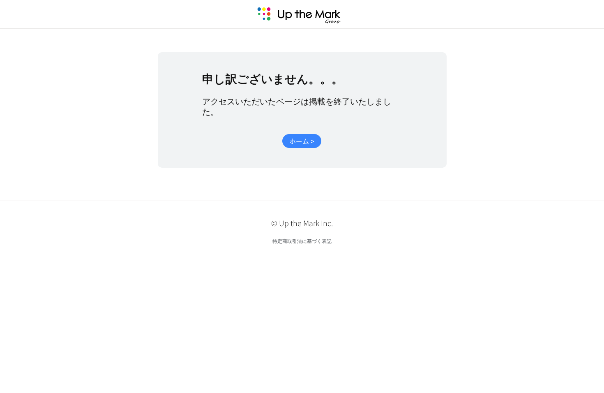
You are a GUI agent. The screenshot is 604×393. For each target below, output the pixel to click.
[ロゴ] (308, 14)
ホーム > (301, 141)
